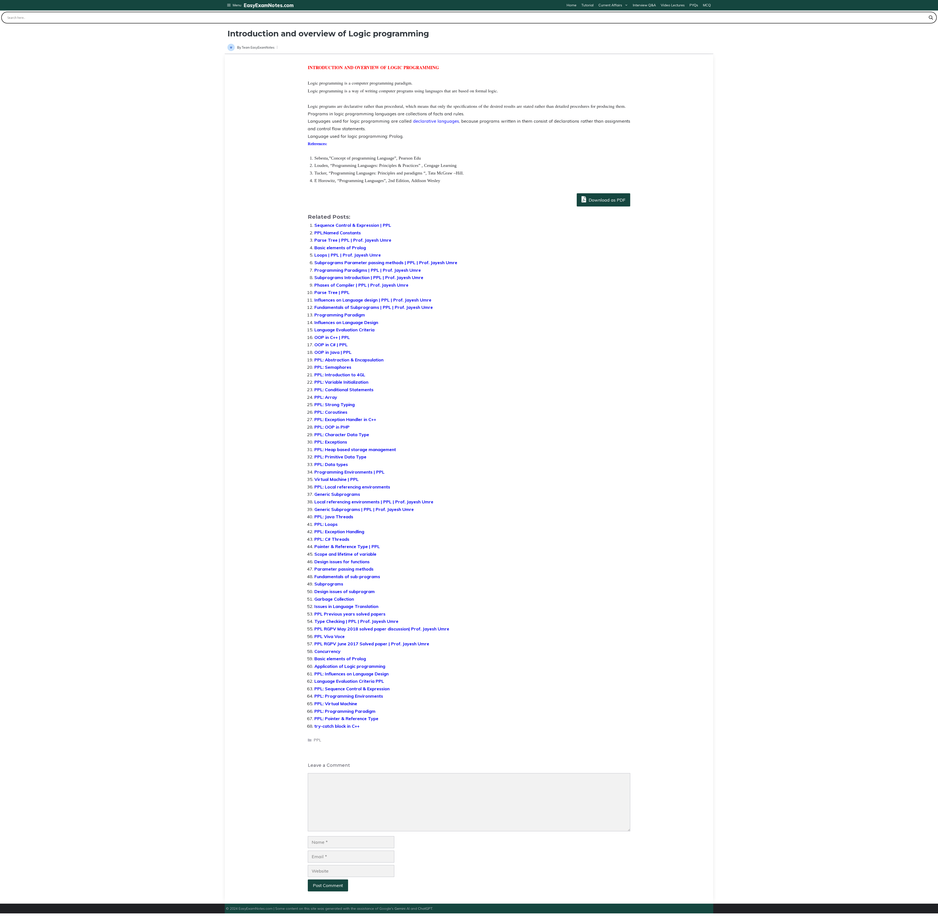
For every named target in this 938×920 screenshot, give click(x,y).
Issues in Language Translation (346, 606)
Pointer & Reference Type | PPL (347, 546)
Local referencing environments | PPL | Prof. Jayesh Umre (373, 502)
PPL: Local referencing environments (352, 487)
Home (571, 5)
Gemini (400, 908)
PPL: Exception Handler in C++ (345, 419)
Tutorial (587, 5)
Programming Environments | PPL (349, 472)
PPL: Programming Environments (348, 696)
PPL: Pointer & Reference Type (346, 718)
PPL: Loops (326, 524)
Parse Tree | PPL (332, 292)
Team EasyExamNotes (258, 47)
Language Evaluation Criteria (344, 330)
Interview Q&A (644, 5)
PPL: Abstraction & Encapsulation (349, 360)
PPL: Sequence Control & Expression (352, 689)
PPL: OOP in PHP (332, 427)
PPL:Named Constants (337, 233)
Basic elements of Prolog (340, 247)
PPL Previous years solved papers (349, 614)
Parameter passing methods (343, 569)
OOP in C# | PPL (331, 344)
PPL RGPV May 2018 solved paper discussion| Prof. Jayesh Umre (381, 629)
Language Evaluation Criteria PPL (349, 681)
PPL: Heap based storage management (355, 449)
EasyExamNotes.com (269, 5)
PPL (317, 740)
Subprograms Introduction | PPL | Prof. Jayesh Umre (368, 277)
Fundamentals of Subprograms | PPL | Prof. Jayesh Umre (373, 307)
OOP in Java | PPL (333, 352)
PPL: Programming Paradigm (344, 711)
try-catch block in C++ (337, 726)
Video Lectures (673, 5)
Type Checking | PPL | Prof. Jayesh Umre (356, 621)
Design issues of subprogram (344, 591)
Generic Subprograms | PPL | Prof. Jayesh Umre (364, 509)
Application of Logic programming (349, 666)
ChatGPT (425, 908)
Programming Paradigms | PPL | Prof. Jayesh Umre (367, 270)
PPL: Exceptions (330, 442)
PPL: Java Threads (333, 517)
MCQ (707, 5)
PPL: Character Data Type (341, 434)
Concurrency (327, 651)
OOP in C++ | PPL (332, 337)
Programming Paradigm (339, 315)
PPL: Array (325, 397)
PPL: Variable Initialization (341, 382)
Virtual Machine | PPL (336, 479)
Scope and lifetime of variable (345, 554)
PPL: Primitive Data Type (340, 457)
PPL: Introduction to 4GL (339, 375)
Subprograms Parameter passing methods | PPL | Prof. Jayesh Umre (385, 262)
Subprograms (328, 584)
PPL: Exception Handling (339, 531)
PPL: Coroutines (330, 412)
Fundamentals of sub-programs (347, 576)
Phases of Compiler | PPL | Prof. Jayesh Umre (361, 285)
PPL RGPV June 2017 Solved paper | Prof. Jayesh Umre (371, 644)
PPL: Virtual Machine (335, 703)
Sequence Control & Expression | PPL (352, 225)
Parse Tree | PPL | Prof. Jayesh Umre (352, 240)
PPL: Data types (331, 464)
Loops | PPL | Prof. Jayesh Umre (347, 255)
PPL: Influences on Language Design (351, 674)
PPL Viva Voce (329, 636)
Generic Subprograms (337, 494)
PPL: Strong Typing (334, 404)
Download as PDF (606, 200)
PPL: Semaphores (332, 367)
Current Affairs (610, 5)
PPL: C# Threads (331, 539)
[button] (234, 5)
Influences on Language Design (346, 322)
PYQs (694, 5)
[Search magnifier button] (930, 17)
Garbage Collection (334, 599)
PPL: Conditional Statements (343, 389)
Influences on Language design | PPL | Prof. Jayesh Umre (372, 300)
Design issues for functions (342, 561)
